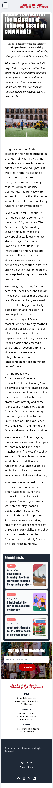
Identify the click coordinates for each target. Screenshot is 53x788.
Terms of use (26, 767)
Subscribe (27, 667)
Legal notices (26, 762)
